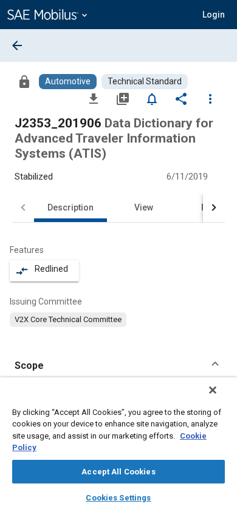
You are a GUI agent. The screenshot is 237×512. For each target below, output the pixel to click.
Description (70, 207)
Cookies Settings (118, 497)
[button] (118, 365)
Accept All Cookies (118, 471)
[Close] (212, 390)
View (143, 207)
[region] (118, 444)
